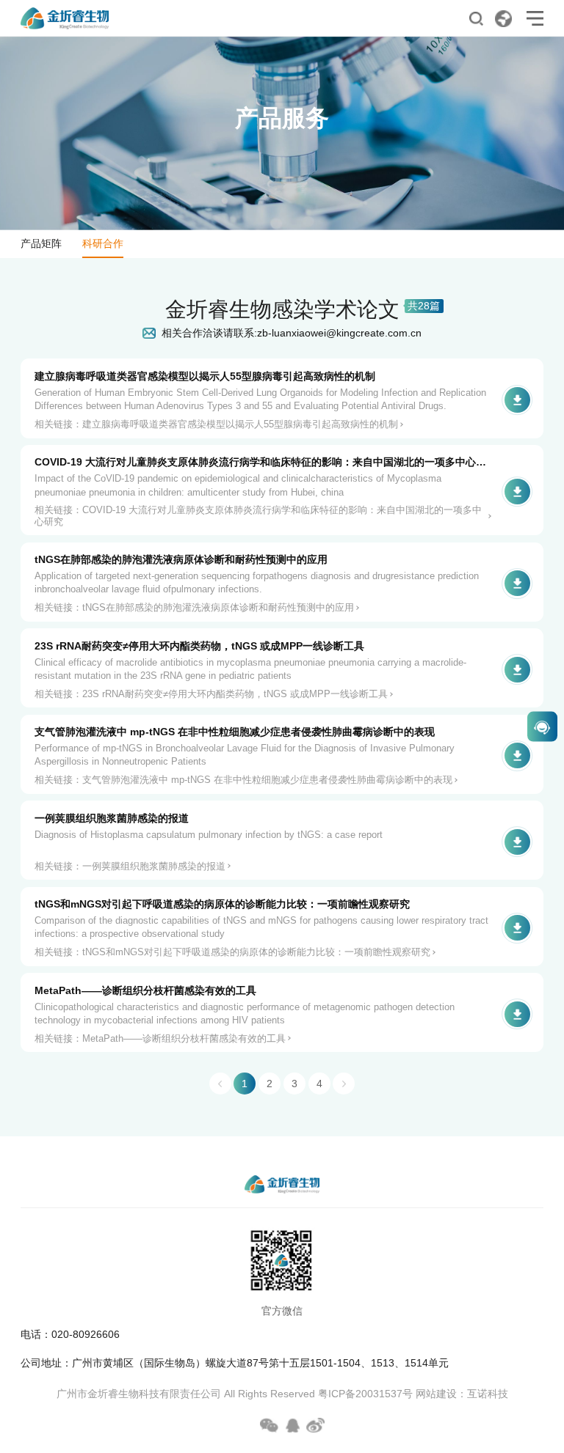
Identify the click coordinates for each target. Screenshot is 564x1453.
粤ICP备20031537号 (365, 1393)
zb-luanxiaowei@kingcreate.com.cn (339, 333)
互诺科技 (487, 1393)
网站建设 (436, 1393)
